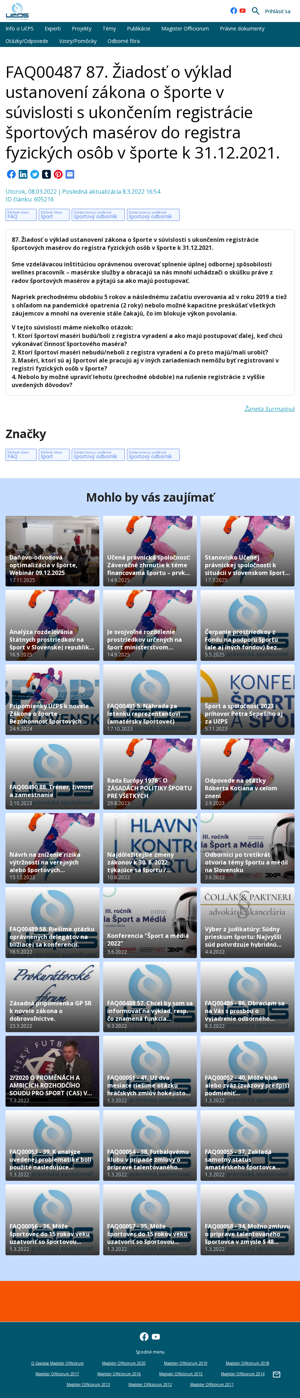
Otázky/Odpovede (26, 40)
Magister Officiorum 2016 (119, 1373)
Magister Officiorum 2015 (181, 1373)
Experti (53, 28)
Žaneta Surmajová (269, 409)
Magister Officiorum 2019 (185, 1363)
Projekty (81, 28)
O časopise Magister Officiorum (57, 1363)
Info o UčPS (19, 28)
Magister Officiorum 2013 (88, 1384)
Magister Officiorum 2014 (243, 1373)
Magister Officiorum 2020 (124, 1363)
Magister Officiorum (185, 28)
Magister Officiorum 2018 (247, 1363)
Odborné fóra (124, 40)
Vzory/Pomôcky (78, 40)
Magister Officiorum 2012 (150, 1384)
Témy (109, 28)
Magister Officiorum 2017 (57, 1373)
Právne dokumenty (242, 28)
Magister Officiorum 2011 (212, 1384)
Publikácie (138, 28)
